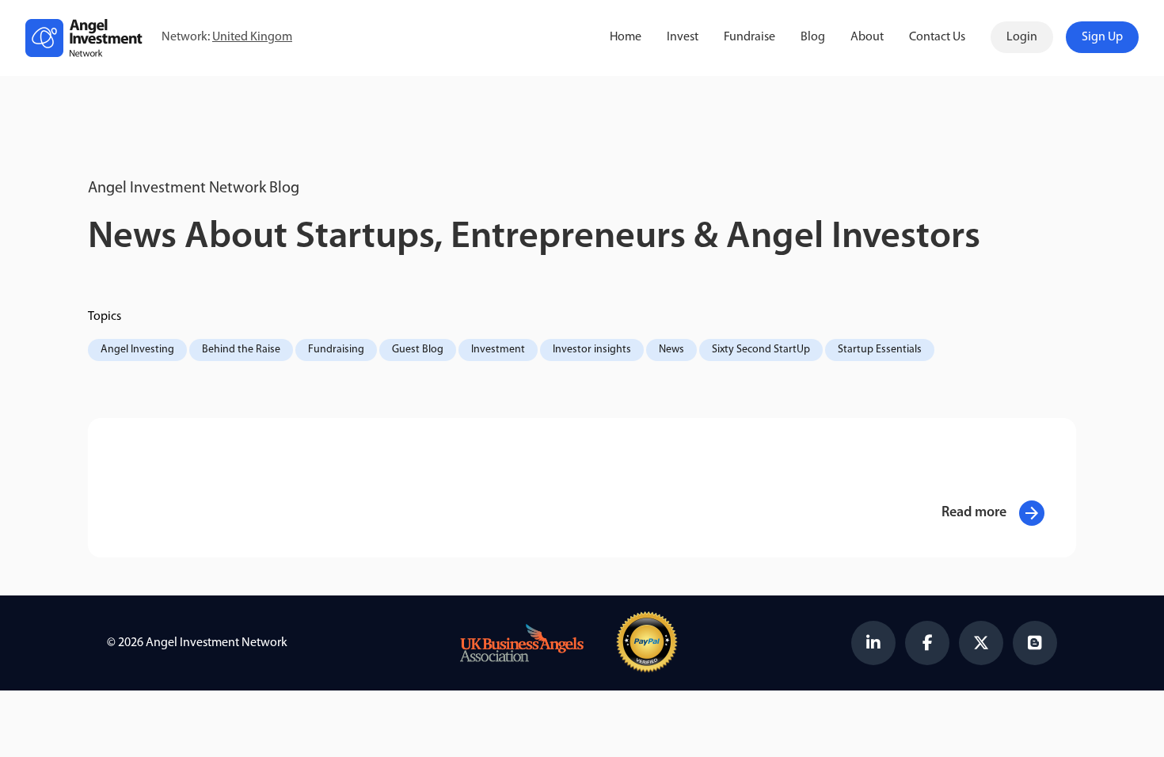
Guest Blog (417, 350)
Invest (682, 37)
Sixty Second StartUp (761, 350)
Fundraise (749, 37)
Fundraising (336, 350)
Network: (227, 37)
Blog (813, 37)
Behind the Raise (241, 350)
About (867, 37)
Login (1021, 37)
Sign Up (1102, 37)
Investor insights (592, 350)
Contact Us (937, 37)
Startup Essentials (880, 350)
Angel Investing (137, 350)
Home (625, 37)
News (671, 350)
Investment (498, 350)
